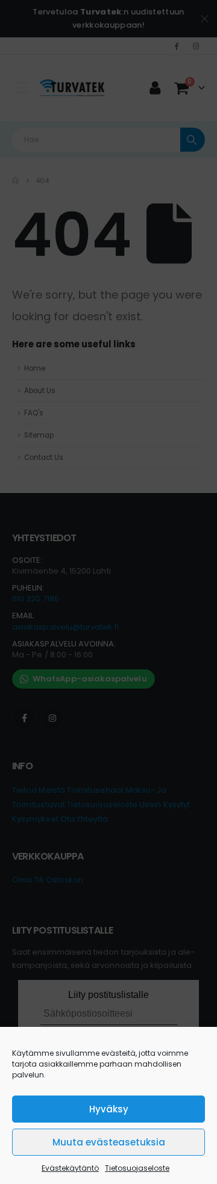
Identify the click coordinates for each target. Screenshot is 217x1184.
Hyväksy (108, 1109)
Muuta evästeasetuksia (108, 1142)
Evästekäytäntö (70, 1168)
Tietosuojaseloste (137, 1168)
